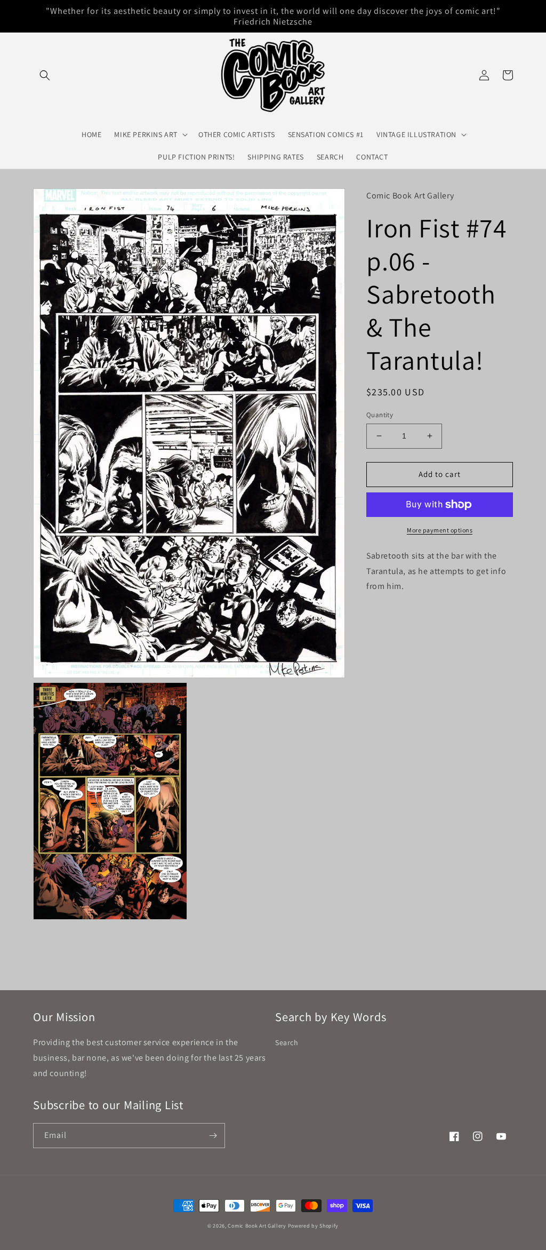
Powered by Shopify (313, 1225)
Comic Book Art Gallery (257, 1225)
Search (287, 1042)
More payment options (439, 530)
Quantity (379, 414)
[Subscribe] (212, 1135)
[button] (45, 75)
